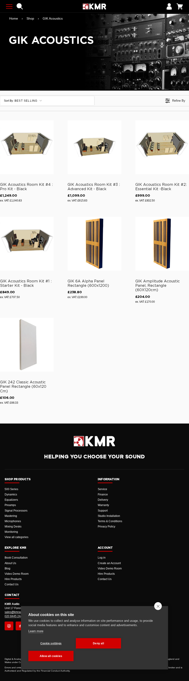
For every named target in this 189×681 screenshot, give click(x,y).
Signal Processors (16, 510)
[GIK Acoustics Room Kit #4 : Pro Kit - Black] (27, 147)
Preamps (10, 505)
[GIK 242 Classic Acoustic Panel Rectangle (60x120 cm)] (27, 345)
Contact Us (11, 584)
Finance (103, 494)
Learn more (35, 631)
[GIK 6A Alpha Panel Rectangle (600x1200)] (94, 244)
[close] (158, 606)
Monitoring (11, 531)
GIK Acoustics (53, 18)
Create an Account (109, 563)
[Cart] (180, 6)
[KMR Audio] (94, 6)
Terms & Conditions (110, 521)
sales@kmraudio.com (18, 612)
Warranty (103, 505)
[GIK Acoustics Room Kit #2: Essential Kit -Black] (162, 147)
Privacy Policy (106, 526)
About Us (10, 563)
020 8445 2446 (14, 616)
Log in (102, 557)
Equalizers (11, 499)
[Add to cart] (48, 169)
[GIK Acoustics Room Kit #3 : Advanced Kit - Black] (94, 147)
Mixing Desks (13, 526)
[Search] (20, 6)
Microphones (13, 521)
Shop (30, 18)
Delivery (103, 499)
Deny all (98, 643)
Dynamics (11, 494)
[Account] (169, 6)
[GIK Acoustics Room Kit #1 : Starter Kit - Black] (27, 244)
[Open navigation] (9, 6)
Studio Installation (109, 516)
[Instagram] (9, 626)
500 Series (11, 489)
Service (102, 489)
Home (13, 18)
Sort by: (21, 100)
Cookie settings (51, 643)
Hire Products (13, 579)
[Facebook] (20, 626)
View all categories (16, 537)
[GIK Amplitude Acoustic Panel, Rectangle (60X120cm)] (162, 244)
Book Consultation (16, 557)
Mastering (11, 516)
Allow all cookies (51, 656)
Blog (7, 568)
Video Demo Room (17, 573)
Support (103, 510)
